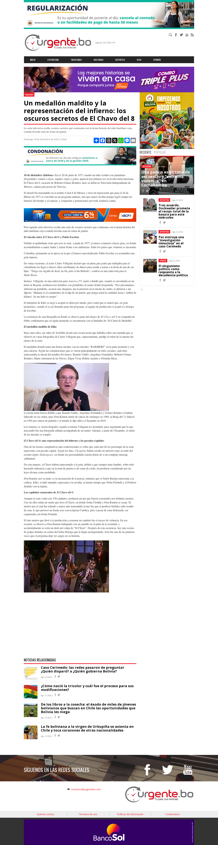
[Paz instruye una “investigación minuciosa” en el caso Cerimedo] (160, 251)
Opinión (157, 59)
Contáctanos (173, 814)
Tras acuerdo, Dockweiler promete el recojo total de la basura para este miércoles (174, 211)
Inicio (32, 59)
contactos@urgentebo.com (86, 789)
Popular (160, 152)
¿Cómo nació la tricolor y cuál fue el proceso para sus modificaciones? (87, 688)
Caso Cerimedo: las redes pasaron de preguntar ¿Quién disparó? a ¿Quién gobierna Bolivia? (82, 669)
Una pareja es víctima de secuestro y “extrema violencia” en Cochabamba (165, 178)
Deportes (120, 59)
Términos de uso (88, 814)
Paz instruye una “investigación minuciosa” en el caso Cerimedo (171, 241)
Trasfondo (76, 59)
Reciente (145, 152)
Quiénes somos (45, 814)
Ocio (139, 59)
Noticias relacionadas (40, 659)
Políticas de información (130, 814)
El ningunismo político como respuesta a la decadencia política (173, 270)
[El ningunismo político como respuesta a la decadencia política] (160, 280)
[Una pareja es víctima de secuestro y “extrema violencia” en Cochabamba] (143, 191)
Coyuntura (53, 59)
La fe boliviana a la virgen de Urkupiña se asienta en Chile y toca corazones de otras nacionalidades (87, 728)
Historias (98, 59)
